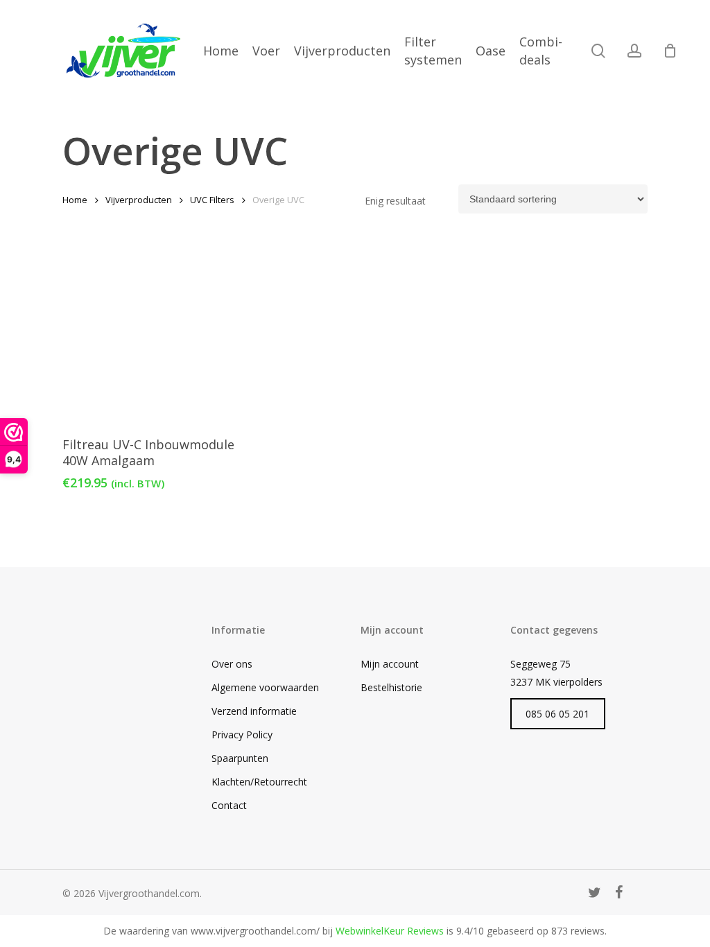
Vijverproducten (138, 199)
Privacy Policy (241, 734)
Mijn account (390, 663)
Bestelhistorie (391, 687)
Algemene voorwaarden (265, 687)
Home (74, 199)
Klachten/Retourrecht (259, 781)
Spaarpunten (239, 758)
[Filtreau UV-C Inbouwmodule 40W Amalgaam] (155, 337)
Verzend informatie (254, 711)
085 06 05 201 (557, 713)
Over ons (231, 663)
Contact (229, 805)
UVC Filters (212, 199)
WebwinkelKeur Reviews (390, 930)
